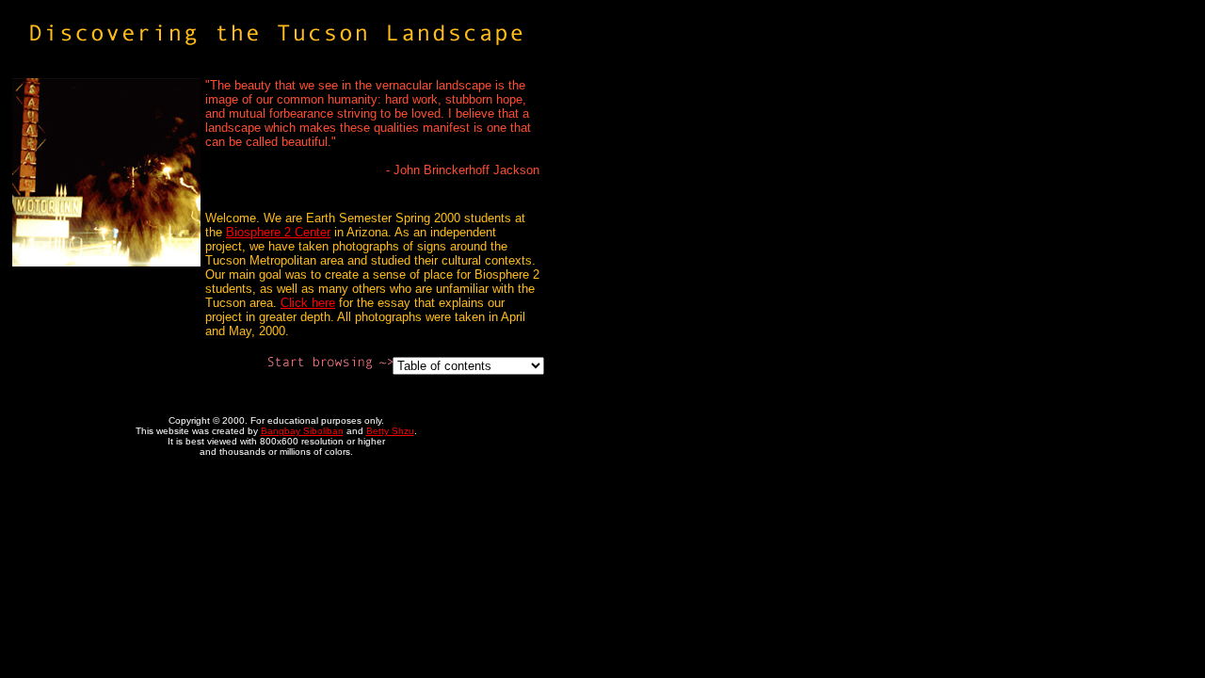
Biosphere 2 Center (278, 232)
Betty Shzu (390, 431)
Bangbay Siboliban (302, 431)
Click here (308, 303)
